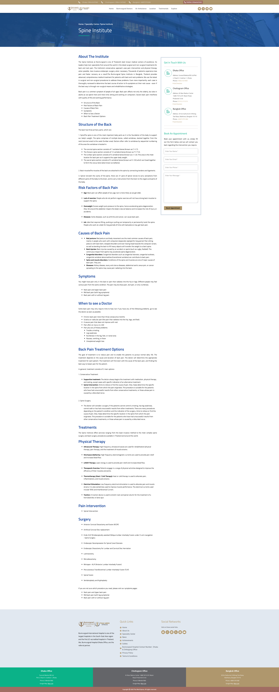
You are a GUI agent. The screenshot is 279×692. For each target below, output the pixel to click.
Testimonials (163, 8)
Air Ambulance (140, 8)
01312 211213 (183, 101)
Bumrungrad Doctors (124, 8)
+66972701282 (183, 119)
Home (111, 8)
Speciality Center (92, 24)
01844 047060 (183, 80)
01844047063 (142, 680)
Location (152, 8)
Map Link (50, 683)
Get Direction (177, 83)
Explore (174, 8)
